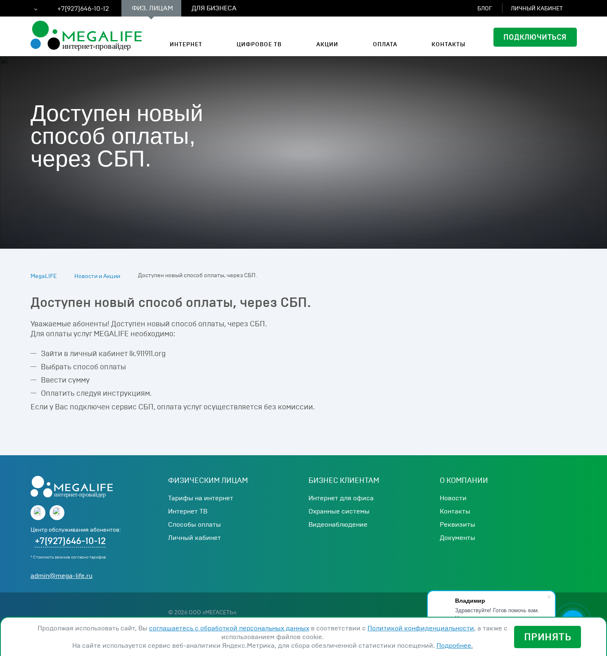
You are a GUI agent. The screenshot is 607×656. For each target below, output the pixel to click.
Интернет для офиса (341, 498)
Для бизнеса (214, 8)
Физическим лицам (208, 480)
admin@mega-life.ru (61, 576)
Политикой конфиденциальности (421, 628)
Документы (457, 538)
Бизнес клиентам (343, 480)
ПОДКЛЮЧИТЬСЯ (535, 37)
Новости (453, 498)
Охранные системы (339, 511)
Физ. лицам (152, 8)
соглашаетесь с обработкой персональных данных (229, 628)
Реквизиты (457, 524)
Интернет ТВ (187, 511)
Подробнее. (454, 645)
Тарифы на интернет (200, 498)
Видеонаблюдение (338, 524)
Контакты (455, 511)
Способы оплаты (194, 524)
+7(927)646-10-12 (70, 541)
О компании (464, 480)
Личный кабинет (194, 538)
